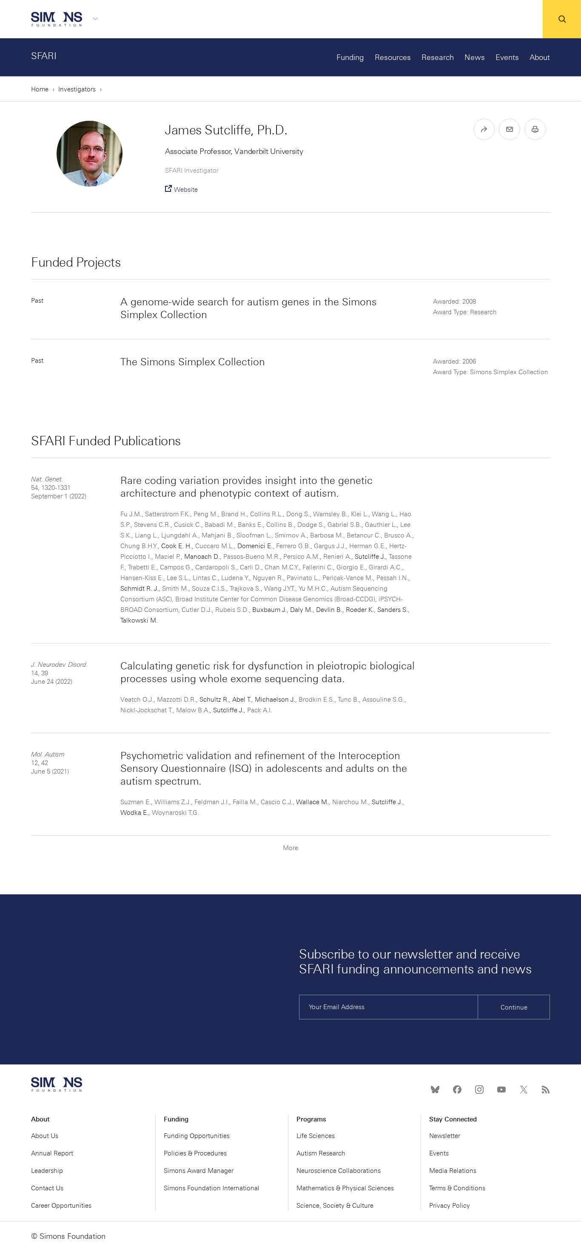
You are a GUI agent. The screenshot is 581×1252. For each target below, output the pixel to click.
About (540, 57)
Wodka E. (134, 813)
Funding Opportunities (197, 1136)
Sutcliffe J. (370, 557)
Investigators (77, 89)
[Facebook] (457, 1089)
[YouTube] (501, 1089)
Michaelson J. (275, 699)
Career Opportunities (61, 1205)
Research (438, 57)
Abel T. (241, 699)
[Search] (562, 19)
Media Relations (452, 1171)
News (474, 57)
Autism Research (320, 1153)
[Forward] (484, 129)
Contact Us (47, 1188)
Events (507, 57)
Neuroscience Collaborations (338, 1171)
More (290, 848)
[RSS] (545, 1089)
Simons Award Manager (199, 1171)
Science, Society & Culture (334, 1205)
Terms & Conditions (457, 1188)
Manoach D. (202, 557)
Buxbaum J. (269, 610)
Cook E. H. (176, 546)
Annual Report (52, 1153)
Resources (393, 57)
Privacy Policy (449, 1205)
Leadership (47, 1171)
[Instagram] (479, 1089)
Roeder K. (360, 610)
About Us (44, 1136)
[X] (523, 1089)
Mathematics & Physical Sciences (345, 1188)
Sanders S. (392, 610)
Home (39, 89)
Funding (350, 57)
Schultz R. (214, 699)
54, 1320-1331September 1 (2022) (58, 487)
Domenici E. (255, 546)
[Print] (535, 129)
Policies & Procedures (195, 1153)
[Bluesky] (435, 1089)
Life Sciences (315, 1136)
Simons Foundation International (211, 1188)
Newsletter (444, 1136)
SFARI (44, 56)
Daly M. (301, 610)
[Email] (509, 129)
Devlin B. (329, 610)
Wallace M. (312, 802)
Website (186, 189)
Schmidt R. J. (139, 588)
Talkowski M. (139, 620)
